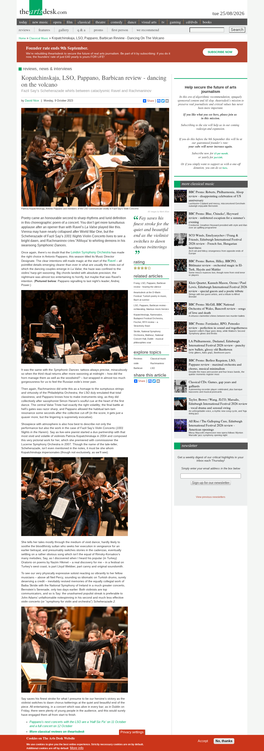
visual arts (149, 21)
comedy (117, 21)
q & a (81, 29)
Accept (203, 741)
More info (77, 748)
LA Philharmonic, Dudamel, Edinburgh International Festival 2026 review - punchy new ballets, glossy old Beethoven (217, 345)
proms (98, 29)
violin (136, 363)
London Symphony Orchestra (91, 252)
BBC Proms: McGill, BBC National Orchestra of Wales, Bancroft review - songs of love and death (217, 308)
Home (22, 38)
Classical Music (38, 38)
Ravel (112, 260)
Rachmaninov (157, 363)
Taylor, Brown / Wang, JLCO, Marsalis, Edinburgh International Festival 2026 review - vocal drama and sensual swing (218, 403)
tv (163, 21)
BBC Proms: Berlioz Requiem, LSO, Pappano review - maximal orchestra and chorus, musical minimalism (215, 364)
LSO (152, 368)
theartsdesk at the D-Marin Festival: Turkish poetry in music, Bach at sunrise (150, 296)
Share (150, 100)
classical (84, 21)
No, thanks (224, 741)
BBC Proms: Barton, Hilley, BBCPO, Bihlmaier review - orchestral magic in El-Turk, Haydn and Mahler (216, 265)
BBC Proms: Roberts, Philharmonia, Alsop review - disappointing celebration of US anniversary (216, 196)
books (207, 21)
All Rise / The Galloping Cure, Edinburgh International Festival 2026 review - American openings (215, 425)
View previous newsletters (210, 497)
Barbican (138, 368)
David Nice (32, 100)
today (23, 21)
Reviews (138, 358)
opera (57, 21)
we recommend (148, 29)
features (44, 29)
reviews (24, 29)
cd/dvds (192, 21)
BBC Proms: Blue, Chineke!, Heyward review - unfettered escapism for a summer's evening (217, 217)
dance (132, 21)
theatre (100, 21)
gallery (64, 29)
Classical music (158, 358)
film (70, 21)
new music (40, 21)
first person (120, 29)
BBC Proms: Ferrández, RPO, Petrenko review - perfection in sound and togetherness (218, 325)
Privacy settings (132, 732)
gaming (175, 21)
